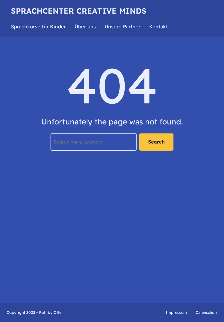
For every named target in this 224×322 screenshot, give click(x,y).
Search (156, 142)
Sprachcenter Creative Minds (78, 11)
